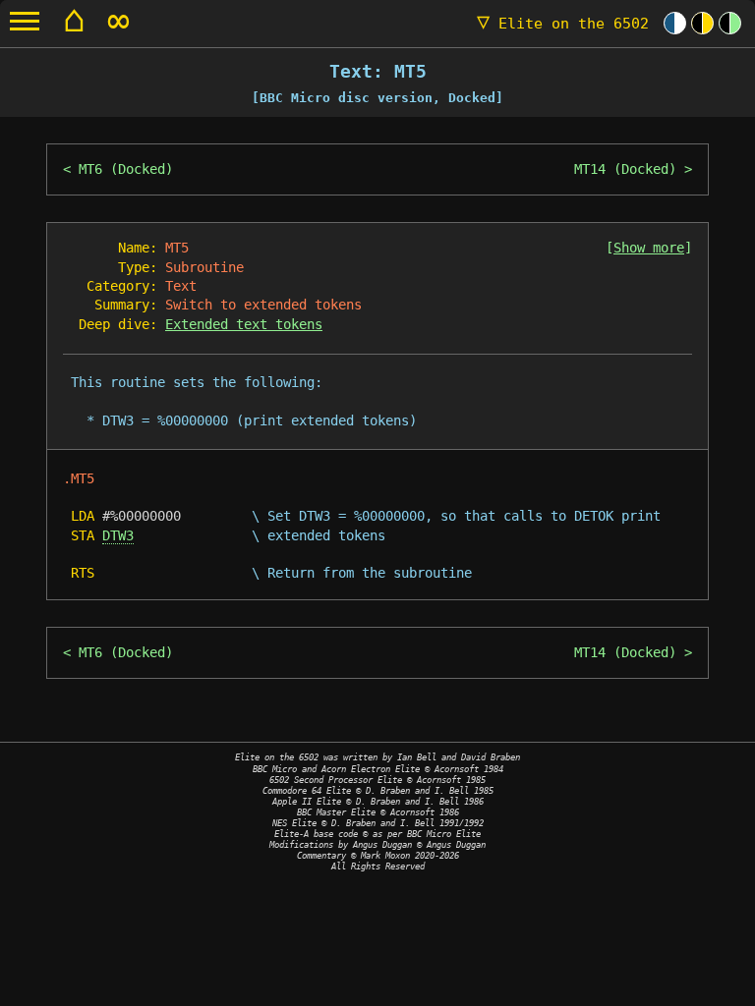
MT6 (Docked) (126, 169)
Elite (563, 23)
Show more (648, 247)
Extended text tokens (243, 324)
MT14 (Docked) (625, 169)
